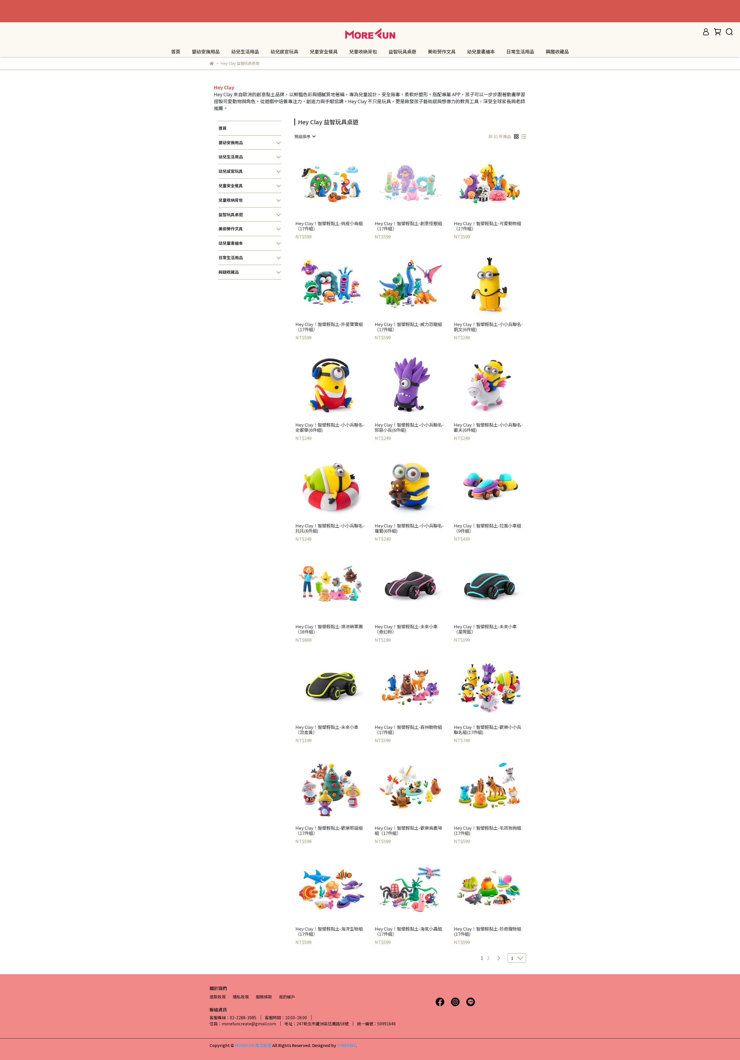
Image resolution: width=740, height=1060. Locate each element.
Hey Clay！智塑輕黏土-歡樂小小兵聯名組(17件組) (487, 729)
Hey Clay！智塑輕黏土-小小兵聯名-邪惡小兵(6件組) (409, 427)
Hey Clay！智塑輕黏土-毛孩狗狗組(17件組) (487, 830)
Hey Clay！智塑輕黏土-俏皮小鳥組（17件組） (329, 226)
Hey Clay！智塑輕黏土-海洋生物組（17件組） (329, 931)
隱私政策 (241, 997)
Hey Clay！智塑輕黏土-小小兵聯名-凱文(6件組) (488, 327)
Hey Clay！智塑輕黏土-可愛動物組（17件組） (487, 226)
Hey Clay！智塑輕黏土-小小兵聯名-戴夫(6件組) (488, 427)
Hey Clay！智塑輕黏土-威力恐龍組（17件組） (408, 327)
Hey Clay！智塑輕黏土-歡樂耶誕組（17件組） (329, 830)
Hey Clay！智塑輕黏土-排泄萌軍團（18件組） (329, 629)
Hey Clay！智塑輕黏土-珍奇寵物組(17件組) (487, 931)
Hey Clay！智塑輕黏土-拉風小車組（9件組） (487, 528)
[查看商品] (322, 182)
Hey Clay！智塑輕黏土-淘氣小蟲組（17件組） (408, 931)
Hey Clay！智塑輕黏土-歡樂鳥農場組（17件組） (408, 830)
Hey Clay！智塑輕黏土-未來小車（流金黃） (326, 729)
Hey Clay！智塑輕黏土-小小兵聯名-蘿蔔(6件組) (409, 528)
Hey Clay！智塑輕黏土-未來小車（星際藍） (485, 629)
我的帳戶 (287, 997)
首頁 (175, 51)
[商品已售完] (418, 182)
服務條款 (264, 997)
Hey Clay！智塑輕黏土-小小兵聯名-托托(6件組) (330, 528)
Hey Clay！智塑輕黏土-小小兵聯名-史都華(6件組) (330, 427)
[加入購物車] (339, 182)
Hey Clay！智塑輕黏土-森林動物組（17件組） (408, 729)
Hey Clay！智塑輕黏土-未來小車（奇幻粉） (406, 629)
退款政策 (218, 997)
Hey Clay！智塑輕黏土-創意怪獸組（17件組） (408, 226)
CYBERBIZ (346, 1045)
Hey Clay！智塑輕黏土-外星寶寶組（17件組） (329, 327)
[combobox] (304, 136)
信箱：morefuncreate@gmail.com (243, 1023)
